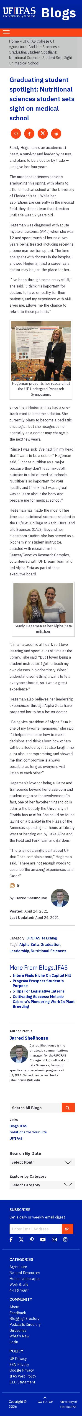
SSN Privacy (19, 1364)
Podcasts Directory (25, 1324)
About (14, 1307)
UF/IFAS (16, 1138)
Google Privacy (22, 1370)
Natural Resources (25, 1272)
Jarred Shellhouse (29, 1038)
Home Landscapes (25, 1278)
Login (14, 1342)
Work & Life (19, 1284)
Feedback (18, 1313)
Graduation (50, 944)
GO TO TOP (45, 1402)
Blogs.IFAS (18, 1126)
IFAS (73, 1407)
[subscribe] (67, 1229)
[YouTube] (43, 1240)
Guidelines (18, 1330)
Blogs (58, 12)
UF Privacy (18, 1358)
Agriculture (18, 1267)
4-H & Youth (19, 1290)
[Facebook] (11, 1240)
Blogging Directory (24, 1318)
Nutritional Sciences (48, 951)
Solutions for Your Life (28, 1132)
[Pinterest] (32, 1240)
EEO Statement (22, 1382)
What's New (19, 1336)
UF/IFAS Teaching (41, 938)
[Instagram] (65, 1240)
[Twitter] (21, 1240)
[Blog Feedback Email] (54, 1240)
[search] (68, 1107)
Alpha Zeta (29, 944)
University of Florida (68, 1404)
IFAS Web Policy (23, 1376)
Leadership (19, 951)
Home (14, 41)
